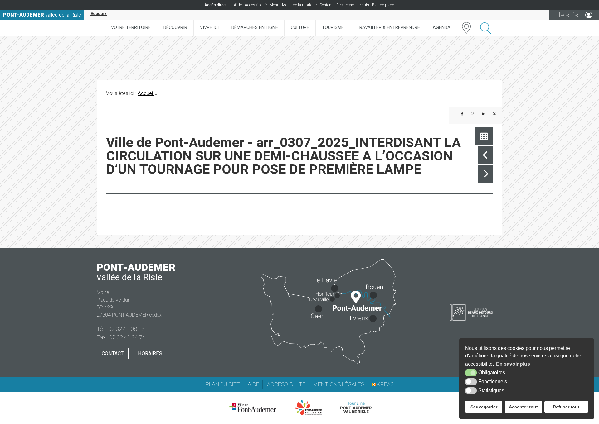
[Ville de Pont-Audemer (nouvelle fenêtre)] (252, 407)
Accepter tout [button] (523, 406)
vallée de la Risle (42, 15)
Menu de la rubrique (299, 5)
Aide (238, 5)
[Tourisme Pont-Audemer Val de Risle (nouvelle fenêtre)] (355, 407)
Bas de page (383, 5)
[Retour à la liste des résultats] (484, 136)
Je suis (363, 5)
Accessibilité (256, 5)
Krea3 (385, 384)
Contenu (326, 5)
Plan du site (223, 384)
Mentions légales (338, 384)
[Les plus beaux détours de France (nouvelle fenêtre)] (471, 321)
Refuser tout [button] (566, 406)
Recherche (345, 5)
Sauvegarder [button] (483, 406)
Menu (274, 5)
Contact (113, 353)
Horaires (150, 353)
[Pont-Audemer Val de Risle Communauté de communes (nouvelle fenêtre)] (308, 407)
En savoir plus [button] (513, 364)
